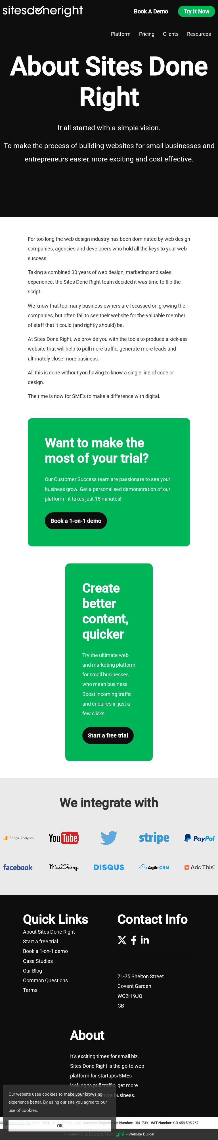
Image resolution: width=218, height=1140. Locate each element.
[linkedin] (145, 940)
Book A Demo (151, 11)
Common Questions (61, 980)
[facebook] (134, 940)
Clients (171, 34)
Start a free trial (108, 735)
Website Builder (141, 1134)
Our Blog (61, 971)
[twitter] (122, 940)
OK (59, 1125)
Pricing (147, 34)
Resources (199, 34)
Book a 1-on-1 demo (76, 520)
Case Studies (61, 961)
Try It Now (196, 11)
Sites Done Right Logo (43, 11)
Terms (61, 990)
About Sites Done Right (61, 932)
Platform (121, 34)
